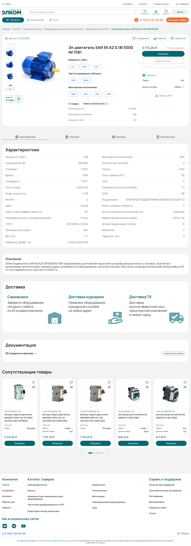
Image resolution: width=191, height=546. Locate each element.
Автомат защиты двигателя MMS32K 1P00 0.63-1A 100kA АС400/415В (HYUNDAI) (18, 417)
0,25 (96, 66)
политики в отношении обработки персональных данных (56, 541)
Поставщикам (156, 496)
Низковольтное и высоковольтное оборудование (45, 497)
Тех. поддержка (182, 4)
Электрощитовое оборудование (108, 502)
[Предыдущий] (83, 453)
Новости (6, 507)
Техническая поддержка (161, 485)
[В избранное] (33, 382)
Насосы (31, 490)
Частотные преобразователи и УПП (46, 504)
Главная (6, 29)
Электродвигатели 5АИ (97, 29)
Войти (180, 12)
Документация (156, 502)
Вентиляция (98, 496)
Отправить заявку (177, 20)
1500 (73, 80)
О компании (127, 4)
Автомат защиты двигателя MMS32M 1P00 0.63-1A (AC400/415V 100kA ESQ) (56, 417)
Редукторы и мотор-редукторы (43, 511)
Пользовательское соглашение (165, 490)
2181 (97, 94)
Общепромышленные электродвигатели (63, 29)
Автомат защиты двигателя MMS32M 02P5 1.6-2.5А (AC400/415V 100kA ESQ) (94, 417)
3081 (109, 94)
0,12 (73, 66)
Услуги (5, 485)
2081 (85, 94)
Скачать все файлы (174, 353)
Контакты (143, 4)
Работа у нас (8, 502)
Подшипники (98, 485)
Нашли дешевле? (177, 48)
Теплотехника (99, 490)
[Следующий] (108, 453)
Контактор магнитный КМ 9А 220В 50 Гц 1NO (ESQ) (132, 416)
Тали (94, 507)
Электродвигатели (32, 29)
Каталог (17, 29)
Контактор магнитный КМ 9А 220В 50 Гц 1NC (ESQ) (170, 416)
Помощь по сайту (161, 4)
